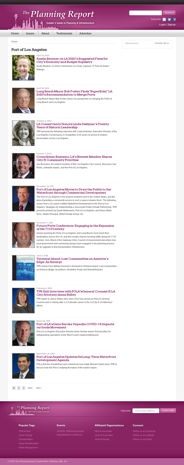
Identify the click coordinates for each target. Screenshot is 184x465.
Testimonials (64, 33)
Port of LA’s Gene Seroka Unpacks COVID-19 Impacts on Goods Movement (75, 325)
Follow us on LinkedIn (143, 435)
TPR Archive (25, 431)
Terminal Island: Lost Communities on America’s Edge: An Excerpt (72, 260)
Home (15, 33)
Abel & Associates (103, 431)
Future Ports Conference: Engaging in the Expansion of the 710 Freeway (75, 227)
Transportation (26, 439)
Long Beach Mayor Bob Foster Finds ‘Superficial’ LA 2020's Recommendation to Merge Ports (74, 92)
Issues (30, 33)
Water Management (28, 447)
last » (39, 388)
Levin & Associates (104, 435)
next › (30, 388)
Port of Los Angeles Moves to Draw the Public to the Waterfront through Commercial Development (73, 191)
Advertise (85, 33)
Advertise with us (162, 43)
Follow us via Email (142, 439)
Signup (172, 24)
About (45, 33)
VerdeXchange (102, 439)
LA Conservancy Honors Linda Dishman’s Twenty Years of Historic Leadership (72, 125)
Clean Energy (25, 435)
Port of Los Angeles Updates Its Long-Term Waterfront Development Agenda (76, 358)
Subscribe (126, 411)
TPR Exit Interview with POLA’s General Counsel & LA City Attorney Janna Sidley (75, 293)
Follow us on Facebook (144, 431)
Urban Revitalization (29, 443)
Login (162, 24)
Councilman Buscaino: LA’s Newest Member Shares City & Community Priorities (74, 158)
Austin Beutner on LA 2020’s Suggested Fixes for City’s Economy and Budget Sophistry (72, 60)
